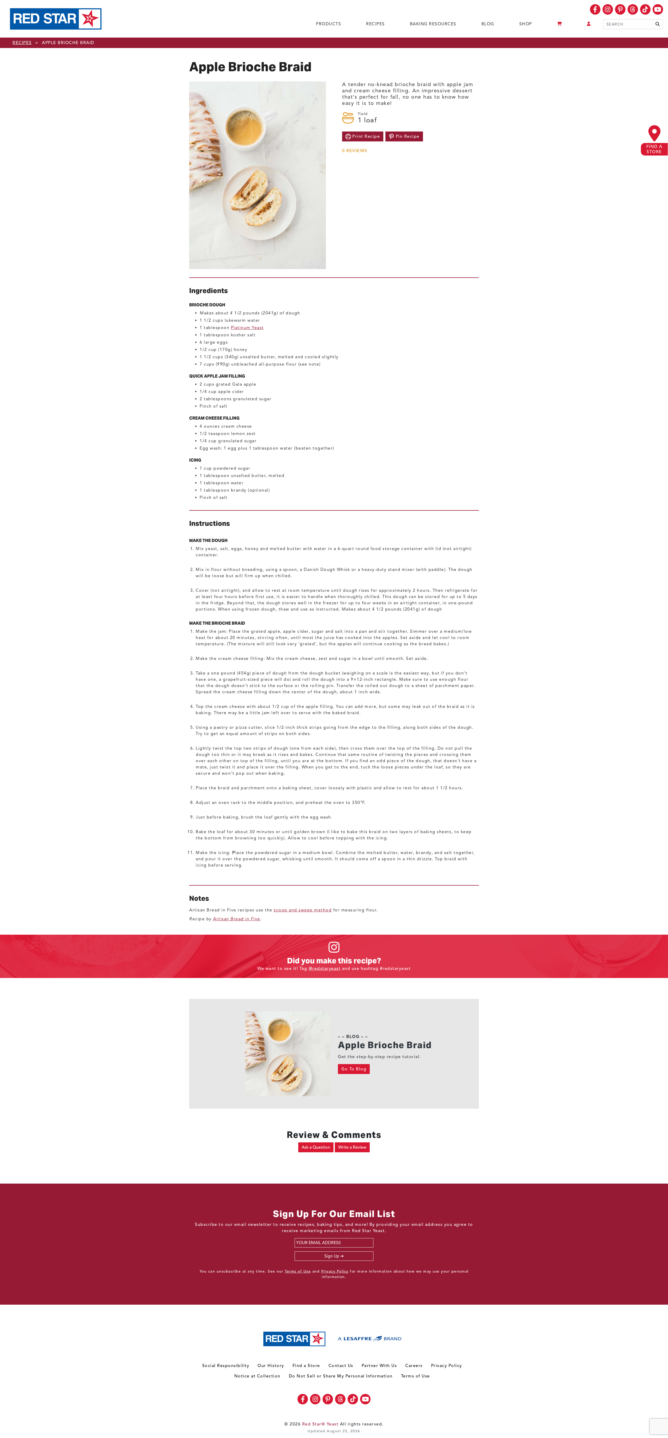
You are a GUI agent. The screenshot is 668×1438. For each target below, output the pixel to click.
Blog (487, 24)
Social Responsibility (225, 1365)
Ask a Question (316, 1147)
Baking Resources (433, 24)
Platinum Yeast (247, 327)
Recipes (375, 24)
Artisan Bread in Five (236, 919)
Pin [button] (407, 136)
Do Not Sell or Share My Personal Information (341, 1376)
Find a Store (306, 1365)
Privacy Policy (335, 1271)
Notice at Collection (257, 1376)
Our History (271, 1365)
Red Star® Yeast (320, 1424)
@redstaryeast (325, 968)
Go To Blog (353, 1069)
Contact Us (341, 1365)
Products (328, 24)
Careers (414, 1365)
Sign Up (331, 1256)
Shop (525, 24)
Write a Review (352, 1147)
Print (365, 136)
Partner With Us (379, 1365)
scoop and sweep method (303, 910)
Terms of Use (298, 1271)
